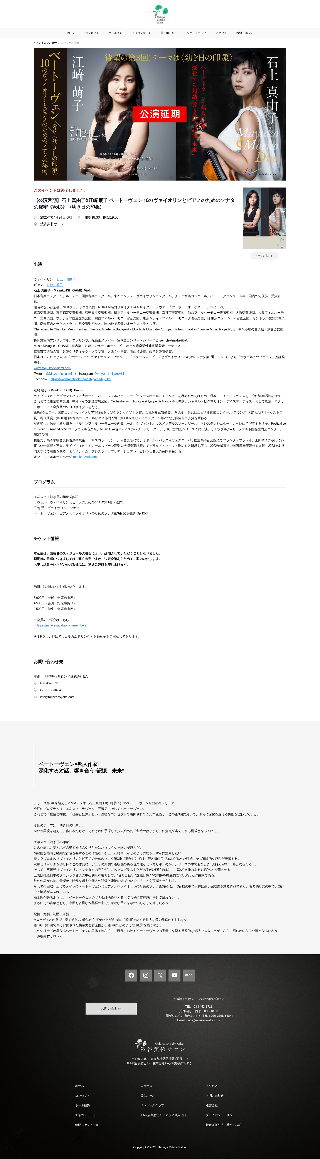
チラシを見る (263, 255)
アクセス (221, 33)
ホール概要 (115, 33)
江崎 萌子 (55, 285)
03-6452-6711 (203, 1006)
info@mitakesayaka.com (204, 1020)
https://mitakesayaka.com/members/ (62, 625)
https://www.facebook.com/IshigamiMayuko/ (81, 379)
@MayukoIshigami (59, 373)
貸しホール (167, 33)
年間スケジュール (87, 1125)
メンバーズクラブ (195, 33)
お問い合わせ (244, 33)
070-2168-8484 (221, 1015)
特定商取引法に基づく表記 (223, 1125)
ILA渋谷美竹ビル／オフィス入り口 (163, 1115)
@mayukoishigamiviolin (110, 373)
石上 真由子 (66, 279)
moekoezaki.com (85, 457)
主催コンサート (141, 33)
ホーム (71, 33)
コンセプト (92, 33)
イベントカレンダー (45, 42)
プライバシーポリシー (220, 1115)
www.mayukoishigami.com (52, 368)
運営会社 (211, 1105)
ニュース (146, 1085)
